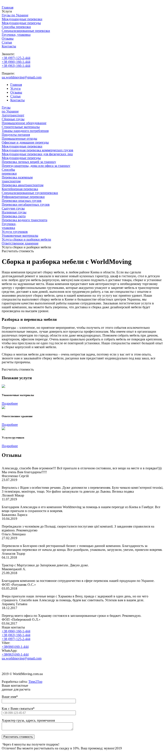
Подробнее (10, 403)
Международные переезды (21, 23)
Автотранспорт (13, 115)
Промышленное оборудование (24, 123)
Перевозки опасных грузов (21, 200)
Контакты (9, 46)
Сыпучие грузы (13, 208)
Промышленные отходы (19, 138)
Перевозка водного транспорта (24, 220)
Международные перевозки (22, 19)
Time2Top (35, 681)
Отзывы (8, 38)
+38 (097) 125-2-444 (16, 58)
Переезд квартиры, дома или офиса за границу (36, 166)
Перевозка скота (14, 216)
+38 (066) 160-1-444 (16, 62)
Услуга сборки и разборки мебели (26, 239)
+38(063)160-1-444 (15, 654)
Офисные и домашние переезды (25, 142)
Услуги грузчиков (15, 231)
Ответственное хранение (20, 243)
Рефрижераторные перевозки (23, 197)
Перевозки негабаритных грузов (26, 204)
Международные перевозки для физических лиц (37, 154)
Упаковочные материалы (20, 235)
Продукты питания (16, 134)
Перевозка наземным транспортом (17, 179)
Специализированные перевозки (26, 31)
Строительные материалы (21, 127)
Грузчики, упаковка (16, 34)
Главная (7, 7)
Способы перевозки (16, 27)
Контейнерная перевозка (20, 189)
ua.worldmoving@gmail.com (21, 77)
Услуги (15, 88)
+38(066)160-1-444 (15, 647)
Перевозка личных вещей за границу (29, 162)
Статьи (7, 42)
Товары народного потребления (25, 131)
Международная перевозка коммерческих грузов (37, 150)
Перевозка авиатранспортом (22, 185)
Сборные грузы (13, 119)
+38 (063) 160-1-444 (16, 65)
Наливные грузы (14, 212)
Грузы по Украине (15, 15)
